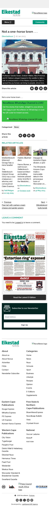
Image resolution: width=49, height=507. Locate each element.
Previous (7, 202)
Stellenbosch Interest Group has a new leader (8, 161)
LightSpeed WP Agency (30, 504)
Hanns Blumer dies (24, 159)
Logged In (19, 222)
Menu (5, 22)
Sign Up (24, 325)
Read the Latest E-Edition (24, 297)
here (9, 110)
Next (43, 202)
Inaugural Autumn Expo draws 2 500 (39, 160)
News (16, 127)
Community (39, 22)
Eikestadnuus (7, 36)
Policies (32, 495)
